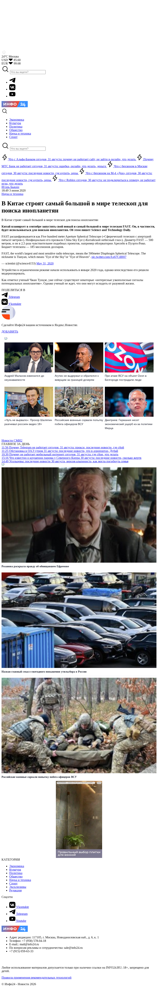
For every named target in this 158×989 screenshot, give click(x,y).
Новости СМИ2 (12, 440)
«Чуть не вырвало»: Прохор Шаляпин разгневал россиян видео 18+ (28, 422)
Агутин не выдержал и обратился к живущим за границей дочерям (77, 377)
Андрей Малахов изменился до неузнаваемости (24, 377)
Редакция (15, 890)
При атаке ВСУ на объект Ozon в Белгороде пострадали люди (125, 377)
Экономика (16, 866)
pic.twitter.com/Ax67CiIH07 (109, 257)
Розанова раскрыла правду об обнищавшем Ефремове (35, 566)
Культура (15, 869)
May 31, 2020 (45, 263)
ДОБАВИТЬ (10, 331)
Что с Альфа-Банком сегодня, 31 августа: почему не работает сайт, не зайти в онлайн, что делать (72, 159)
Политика (15, 873)
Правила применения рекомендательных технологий (36, 977)
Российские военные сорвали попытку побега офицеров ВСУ (79, 422)
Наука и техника (12, 194)
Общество (16, 876)
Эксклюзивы (17, 887)
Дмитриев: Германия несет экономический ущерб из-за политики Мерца (128, 424)
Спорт (13, 883)
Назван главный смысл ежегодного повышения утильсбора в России (44, 671)
